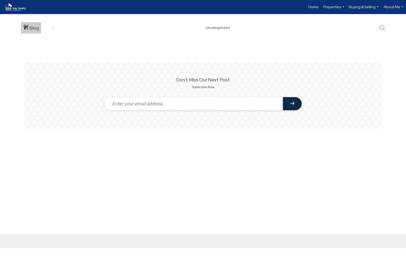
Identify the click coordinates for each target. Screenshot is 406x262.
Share (398, 50)
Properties (334, 9)
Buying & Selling (364, 9)
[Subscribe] (292, 103)
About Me (394, 9)
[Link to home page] (18, 7)
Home (313, 6)
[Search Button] (382, 28)
